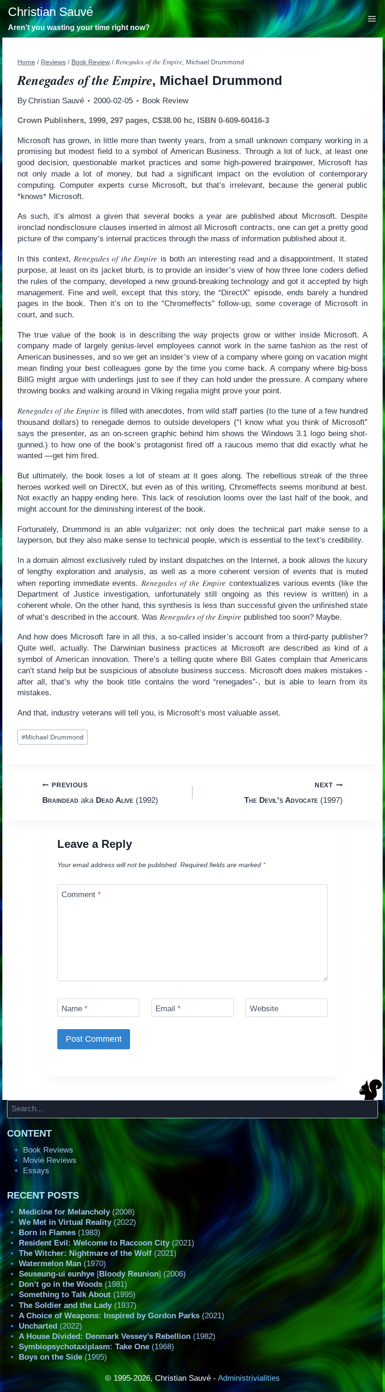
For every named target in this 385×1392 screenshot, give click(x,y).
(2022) (77, 1222)
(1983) (59, 1232)
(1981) (73, 1284)
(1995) (77, 1294)
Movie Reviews (50, 1160)
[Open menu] (372, 18)
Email (168, 1008)
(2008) (77, 1211)
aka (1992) (100, 793)
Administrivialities (249, 1378)
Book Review (165, 100)
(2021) (106, 1242)
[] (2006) (102, 1273)
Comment (81, 894)
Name (75, 1008)
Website (264, 1008)
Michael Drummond (53, 737)
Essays (36, 1170)
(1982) (117, 1336)
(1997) (293, 793)
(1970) (62, 1263)
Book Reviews (48, 1150)
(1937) (78, 1305)
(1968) (96, 1346)
